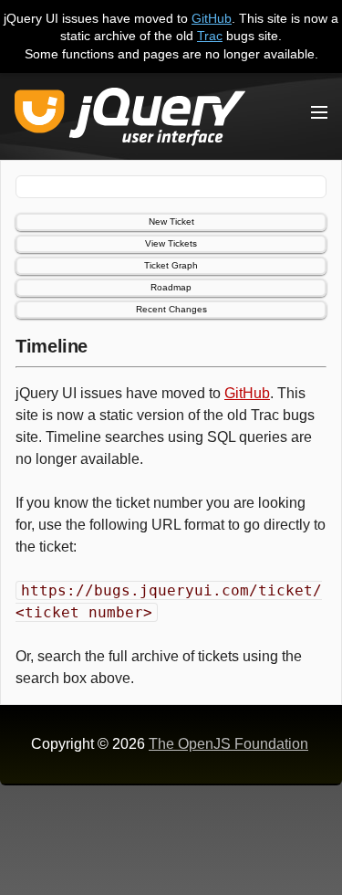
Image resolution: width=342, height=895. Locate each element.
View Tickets (171, 243)
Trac (210, 35)
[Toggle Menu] (319, 112)
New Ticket (171, 221)
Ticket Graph (171, 265)
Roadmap (171, 287)
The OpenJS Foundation (228, 744)
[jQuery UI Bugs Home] (130, 120)
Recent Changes (171, 309)
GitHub (212, 18)
